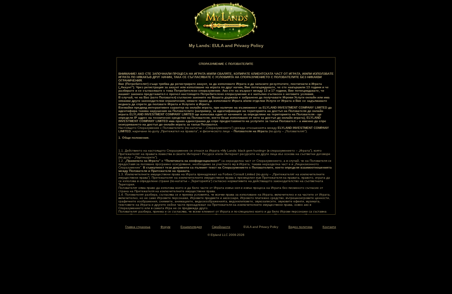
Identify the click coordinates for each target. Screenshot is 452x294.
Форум (165, 226)
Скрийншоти (221, 226)
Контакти (329, 226)
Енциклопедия (191, 226)
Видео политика (300, 226)
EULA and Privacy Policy (261, 226)
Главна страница (137, 226)
